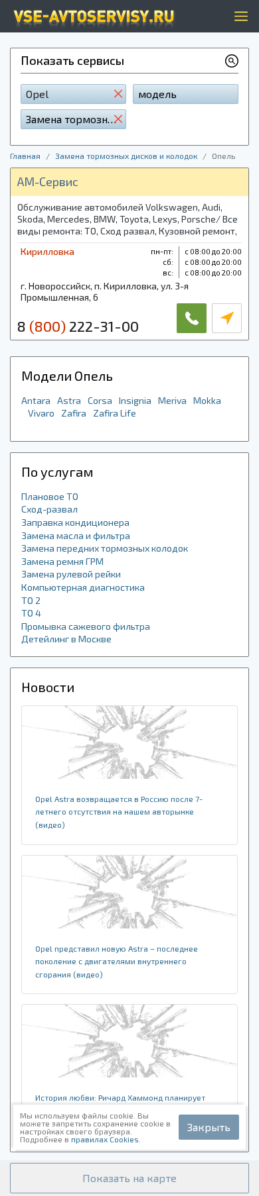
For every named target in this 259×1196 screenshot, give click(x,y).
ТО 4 (31, 613)
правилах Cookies (105, 1139)
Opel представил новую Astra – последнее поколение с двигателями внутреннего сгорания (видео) (116, 961)
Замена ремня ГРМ (62, 561)
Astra (69, 400)
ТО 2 (31, 600)
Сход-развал (49, 509)
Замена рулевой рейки (71, 573)
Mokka (207, 400)
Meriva (172, 400)
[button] (129, 1178)
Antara (35, 400)
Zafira (73, 413)
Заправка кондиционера (75, 522)
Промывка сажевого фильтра (85, 626)
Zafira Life (114, 413)
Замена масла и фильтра (75, 535)
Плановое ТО (49, 496)
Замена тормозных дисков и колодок (126, 155)
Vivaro (41, 413)
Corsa (100, 400)
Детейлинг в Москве (66, 638)
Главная (25, 155)
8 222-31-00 (78, 326)
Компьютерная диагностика (83, 587)
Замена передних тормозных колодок (104, 548)
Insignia (135, 400)
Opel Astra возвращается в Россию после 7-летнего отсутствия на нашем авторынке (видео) (119, 811)
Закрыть (208, 1127)
